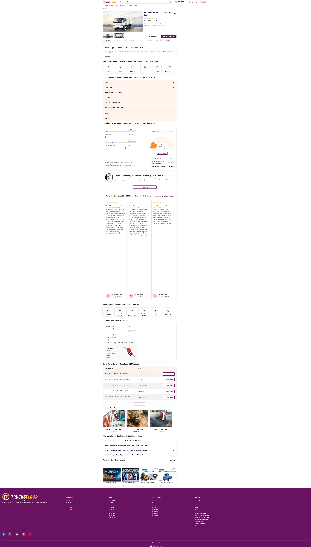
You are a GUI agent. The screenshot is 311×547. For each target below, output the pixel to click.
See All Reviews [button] (168, 196)
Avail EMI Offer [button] (162, 153)
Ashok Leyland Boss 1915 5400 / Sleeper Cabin (117, 379)
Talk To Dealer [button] (152, 36)
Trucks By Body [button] (133, 5)
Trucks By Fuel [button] (120, 5)
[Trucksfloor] (109, 2)
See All (172, 460)
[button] (172, 460)
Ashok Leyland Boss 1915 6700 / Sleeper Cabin (117, 396)
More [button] (143, 5)
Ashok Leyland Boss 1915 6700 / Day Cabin (116, 391)
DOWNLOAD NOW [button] (145, 187)
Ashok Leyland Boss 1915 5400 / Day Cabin (116, 373)
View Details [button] (169, 374)
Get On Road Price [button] (168, 36)
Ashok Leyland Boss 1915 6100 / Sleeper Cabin (117, 385)
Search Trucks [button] (108, 5)
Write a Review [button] (161, 18)
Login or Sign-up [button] (195, 2)
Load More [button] (139, 404)
